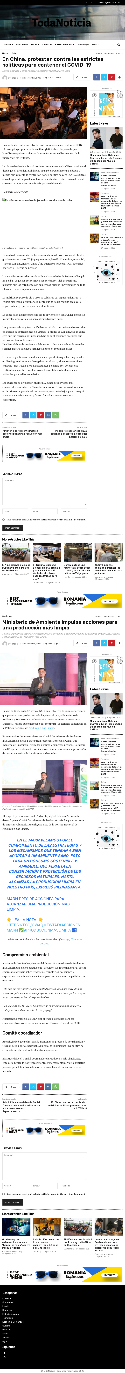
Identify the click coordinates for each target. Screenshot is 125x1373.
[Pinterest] (111, 77)
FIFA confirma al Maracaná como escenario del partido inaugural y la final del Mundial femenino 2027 (112, 202)
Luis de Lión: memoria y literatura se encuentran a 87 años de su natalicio (112, 241)
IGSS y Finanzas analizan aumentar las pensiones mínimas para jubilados (108, 569)
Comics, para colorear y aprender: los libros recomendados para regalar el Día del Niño (111, 223)
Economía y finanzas (110, 173)
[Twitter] (91, 2)
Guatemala (7, 574)
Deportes (105, 193)
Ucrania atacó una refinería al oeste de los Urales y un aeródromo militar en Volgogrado (77, 569)
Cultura (104, 216)
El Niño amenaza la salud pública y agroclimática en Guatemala (16, 568)
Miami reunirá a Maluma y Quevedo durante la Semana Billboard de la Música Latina (106, 159)
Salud (14, 53)
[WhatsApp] (55, 415)
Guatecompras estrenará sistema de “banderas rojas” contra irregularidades (111, 180)
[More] (119, 77)
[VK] (48, 415)
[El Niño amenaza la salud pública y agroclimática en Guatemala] (16, 552)
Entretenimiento (97, 152)
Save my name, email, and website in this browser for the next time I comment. (46, 519)
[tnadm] (5, 77)
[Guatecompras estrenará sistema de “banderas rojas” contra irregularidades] (94, 176)
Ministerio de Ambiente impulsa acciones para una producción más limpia (22, 434)
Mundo (5, 53)
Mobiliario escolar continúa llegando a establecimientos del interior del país (69, 434)
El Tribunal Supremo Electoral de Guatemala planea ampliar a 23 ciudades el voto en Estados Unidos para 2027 (46, 572)
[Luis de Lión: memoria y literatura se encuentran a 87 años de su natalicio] (94, 238)
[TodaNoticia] (62, 22)
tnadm (15, 78)
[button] (118, 44)
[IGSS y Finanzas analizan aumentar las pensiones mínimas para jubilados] (109, 552)
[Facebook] (86, 2)
